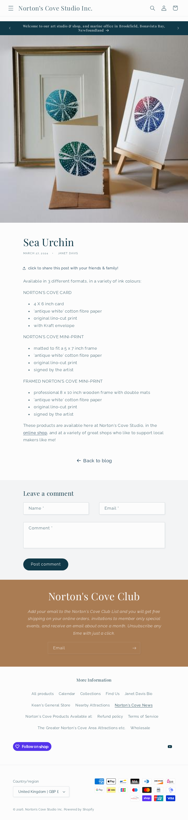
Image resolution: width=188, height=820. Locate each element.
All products (43, 694)
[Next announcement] (178, 28)
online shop (35, 432)
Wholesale (140, 728)
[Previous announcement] (9, 28)
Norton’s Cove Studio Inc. (44, 809)
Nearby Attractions (92, 705)
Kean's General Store (51, 705)
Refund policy (110, 716)
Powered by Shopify (79, 809)
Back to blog (97, 460)
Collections (90, 694)
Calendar (67, 694)
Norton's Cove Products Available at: (59, 716)
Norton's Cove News (134, 705)
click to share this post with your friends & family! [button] (73, 268)
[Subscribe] (134, 648)
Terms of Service (143, 716)
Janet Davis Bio (139, 694)
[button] (10, 8)
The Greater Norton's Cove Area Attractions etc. (82, 728)
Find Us (112, 694)
